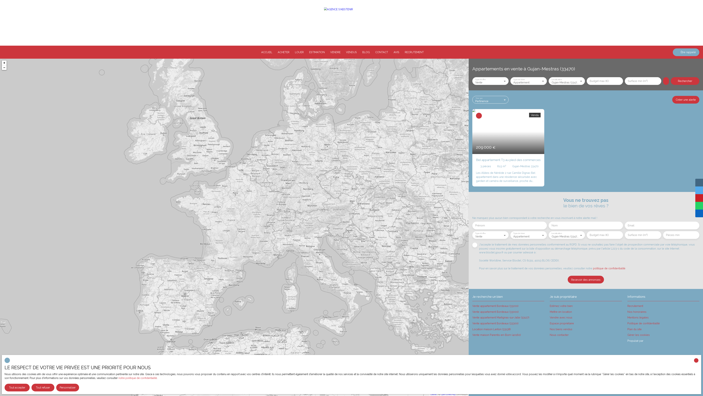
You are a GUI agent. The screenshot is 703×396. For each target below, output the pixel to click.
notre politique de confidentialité (137, 378)
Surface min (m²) (638, 80)
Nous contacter (559, 334)
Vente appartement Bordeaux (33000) (495, 311)
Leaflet (433, 394)
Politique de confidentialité (643, 323)
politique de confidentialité (609, 268)
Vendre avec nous (561, 317)
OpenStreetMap (448, 394)
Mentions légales (638, 317)
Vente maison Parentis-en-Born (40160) (496, 334)
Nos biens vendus (561, 329)
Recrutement (414, 52)
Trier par (479, 98)
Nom (555, 225)
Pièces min (673, 234)
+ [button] (4, 63)
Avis (396, 52)
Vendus (351, 52)
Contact (381, 52)
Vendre (335, 52)
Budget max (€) (599, 80)
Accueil (266, 52)
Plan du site (634, 329)
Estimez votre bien (561, 305)
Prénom (480, 225)
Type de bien (519, 79)
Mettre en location (561, 311)
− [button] (4, 67)
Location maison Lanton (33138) (491, 329)
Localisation (556, 79)
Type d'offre (480, 79)
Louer (299, 52)
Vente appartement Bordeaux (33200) (495, 305)
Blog (366, 52)
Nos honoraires (636, 311)
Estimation (317, 52)
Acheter (283, 52)
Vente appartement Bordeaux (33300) (495, 323)
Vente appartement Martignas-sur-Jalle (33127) (500, 317)
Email (631, 225)
